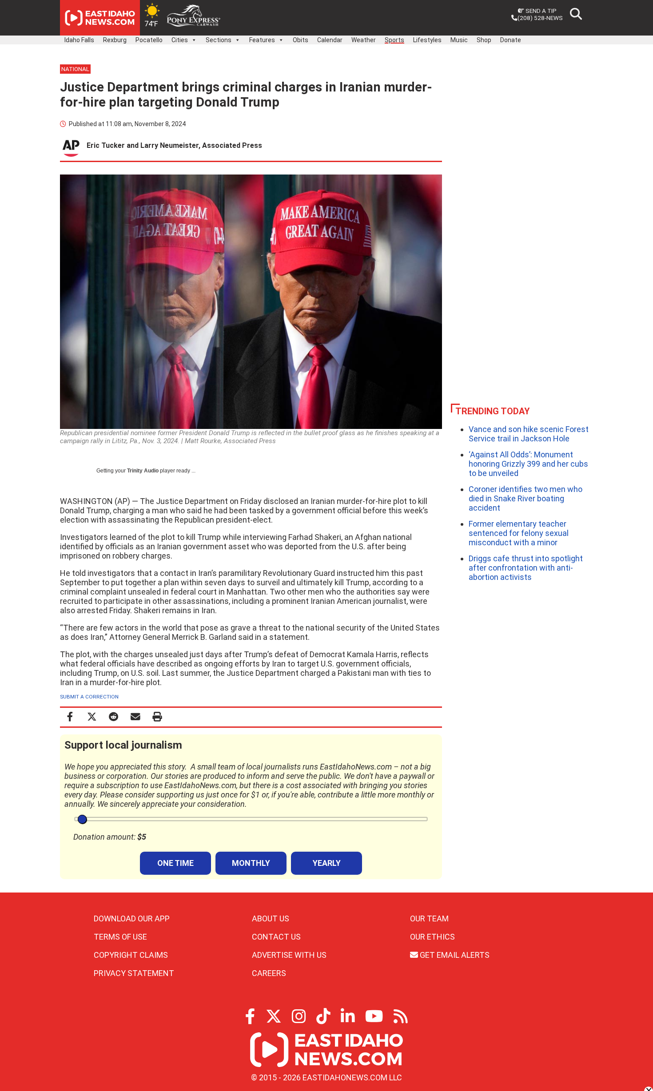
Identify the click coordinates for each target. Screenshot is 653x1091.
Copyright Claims (131, 955)
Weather (363, 40)
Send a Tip (540, 10)
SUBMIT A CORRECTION (89, 697)
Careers (269, 973)
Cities (179, 40)
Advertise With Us (289, 955)
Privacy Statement (134, 973)
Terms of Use (120, 936)
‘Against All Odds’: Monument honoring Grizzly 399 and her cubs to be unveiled (528, 464)
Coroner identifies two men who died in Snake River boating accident (525, 498)
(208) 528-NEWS (540, 17)
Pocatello (149, 40)
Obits (300, 40)
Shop (484, 40)
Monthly (251, 863)
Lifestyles (427, 40)
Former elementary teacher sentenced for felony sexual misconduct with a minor (519, 533)
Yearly (327, 863)
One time (175, 863)
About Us (270, 918)
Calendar (329, 40)
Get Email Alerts (454, 955)
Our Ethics (432, 936)
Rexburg (115, 40)
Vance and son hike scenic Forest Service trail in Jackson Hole (529, 433)
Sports (394, 40)
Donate (510, 40)
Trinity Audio (143, 471)
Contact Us (276, 936)
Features (262, 40)
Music (459, 40)
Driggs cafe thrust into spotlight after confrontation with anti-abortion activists (526, 568)
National (75, 69)
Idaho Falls (79, 40)
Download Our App (132, 918)
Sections (218, 40)
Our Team (429, 918)
